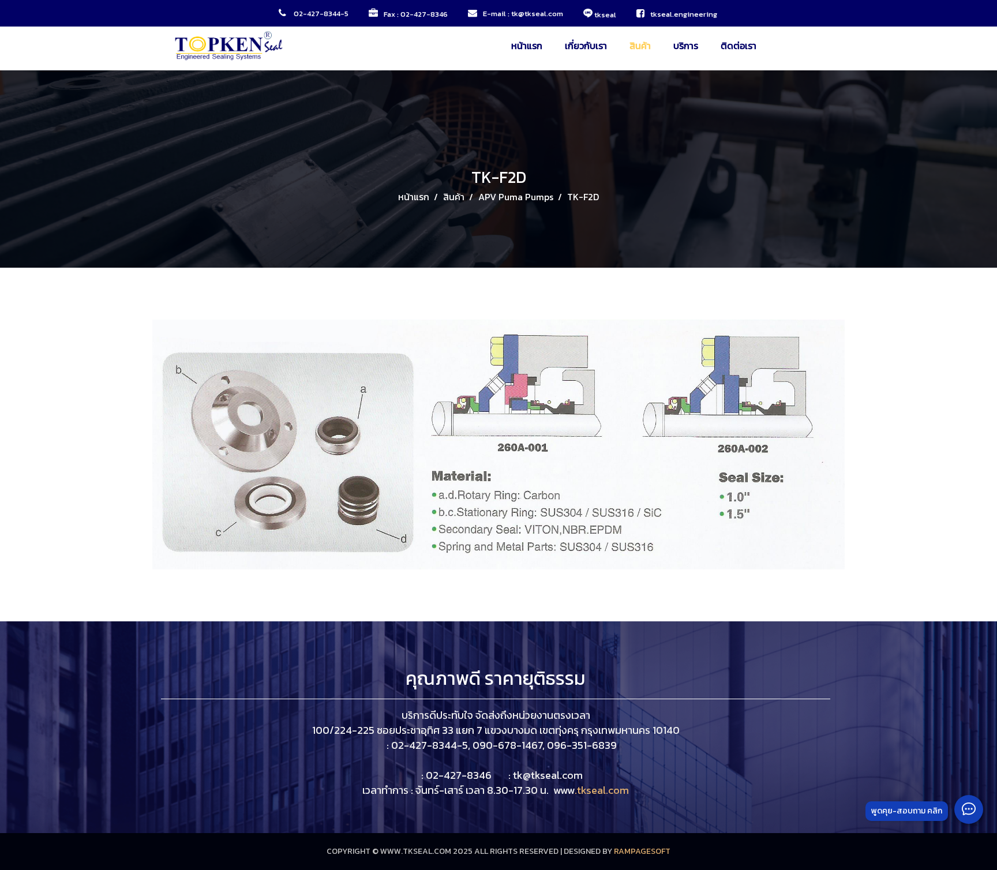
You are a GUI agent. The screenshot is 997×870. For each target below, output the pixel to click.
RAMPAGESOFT (642, 851)
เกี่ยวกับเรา (586, 45)
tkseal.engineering (684, 14)
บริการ (685, 45)
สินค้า (640, 45)
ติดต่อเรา (738, 45)
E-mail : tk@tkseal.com (523, 13)
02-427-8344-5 (320, 13)
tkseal (604, 14)
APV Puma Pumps (515, 197)
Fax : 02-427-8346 (416, 14)
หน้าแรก (526, 45)
